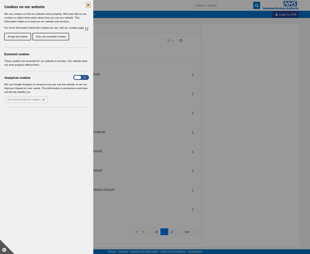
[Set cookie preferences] (7, 247)
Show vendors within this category (24, 99)
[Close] (88, 5)
